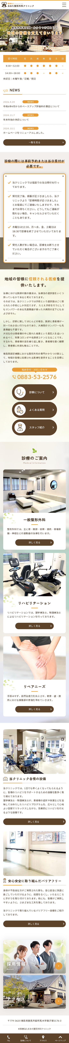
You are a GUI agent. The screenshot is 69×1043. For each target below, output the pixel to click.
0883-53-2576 (37, 376)
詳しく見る (34, 542)
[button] (34, 821)
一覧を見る (34, 142)
